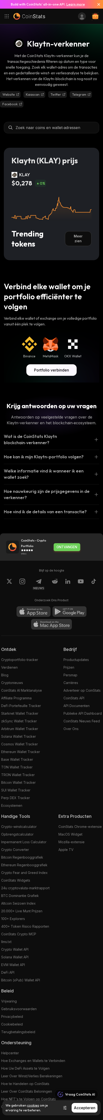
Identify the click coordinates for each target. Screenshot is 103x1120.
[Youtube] (81, 584)
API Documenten (76, 706)
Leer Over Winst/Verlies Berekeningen (31, 1076)
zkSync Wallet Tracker (19, 721)
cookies (33, 1105)
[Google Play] (69, 611)
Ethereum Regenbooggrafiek (24, 865)
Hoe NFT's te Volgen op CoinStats (28, 1099)
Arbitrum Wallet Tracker (19, 729)
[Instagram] (22, 584)
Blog (4, 675)
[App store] (34, 611)
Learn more (75, 4)
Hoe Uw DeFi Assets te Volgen (25, 1068)
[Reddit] (55, 584)
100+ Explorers (13, 919)
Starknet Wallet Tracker (19, 713)
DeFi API (7, 972)
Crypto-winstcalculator (19, 827)
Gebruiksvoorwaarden (19, 1009)
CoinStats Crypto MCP (18, 934)
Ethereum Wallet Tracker (20, 752)
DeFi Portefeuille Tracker (21, 706)
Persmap (70, 675)
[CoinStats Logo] (29, 16)
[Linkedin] (68, 584)
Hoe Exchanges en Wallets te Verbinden (33, 1061)
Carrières (70, 683)
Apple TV (66, 850)
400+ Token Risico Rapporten (25, 926)
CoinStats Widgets (15, 880)
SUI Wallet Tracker (15, 790)
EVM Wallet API (13, 965)
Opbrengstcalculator (17, 834)
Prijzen (68, 667)
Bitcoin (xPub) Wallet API (20, 980)
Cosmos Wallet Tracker (19, 744)
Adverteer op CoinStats (82, 690)
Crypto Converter (15, 850)
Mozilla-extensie (71, 842)
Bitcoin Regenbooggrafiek (22, 857)
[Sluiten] (97, 4)
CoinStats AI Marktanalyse (21, 690)
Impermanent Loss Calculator (23, 842)
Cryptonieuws (12, 683)
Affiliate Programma (16, 698)
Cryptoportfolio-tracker (19, 660)
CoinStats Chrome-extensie (80, 827)
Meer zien (78, 238)
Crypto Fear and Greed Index (24, 873)
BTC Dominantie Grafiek (20, 896)
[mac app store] (51, 624)
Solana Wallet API (15, 957)
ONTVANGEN (67, 547)
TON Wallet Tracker (17, 767)
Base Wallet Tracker (17, 759)
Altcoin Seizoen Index (18, 903)
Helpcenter (10, 1053)
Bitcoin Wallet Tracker (18, 782)
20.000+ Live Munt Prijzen (21, 911)
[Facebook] (94, 584)
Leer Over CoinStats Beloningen (26, 1091)
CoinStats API (73, 698)
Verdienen (9, 667)
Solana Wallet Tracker (18, 736)
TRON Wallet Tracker (18, 775)
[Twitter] (9, 584)
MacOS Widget (70, 834)
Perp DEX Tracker (15, 798)
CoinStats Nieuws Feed (81, 721)
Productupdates (76, 660)
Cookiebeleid (12, 1024)
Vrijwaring (9, 1001)
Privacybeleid (12, 1016)
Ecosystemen (11, 805)
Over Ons (71, 729)
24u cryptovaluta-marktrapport (25, 888)
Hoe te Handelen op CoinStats (25, 1084)
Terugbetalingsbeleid (18, 1032)
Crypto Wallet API (15, 949)
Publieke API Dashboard (82, 713)
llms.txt (6, 942)
